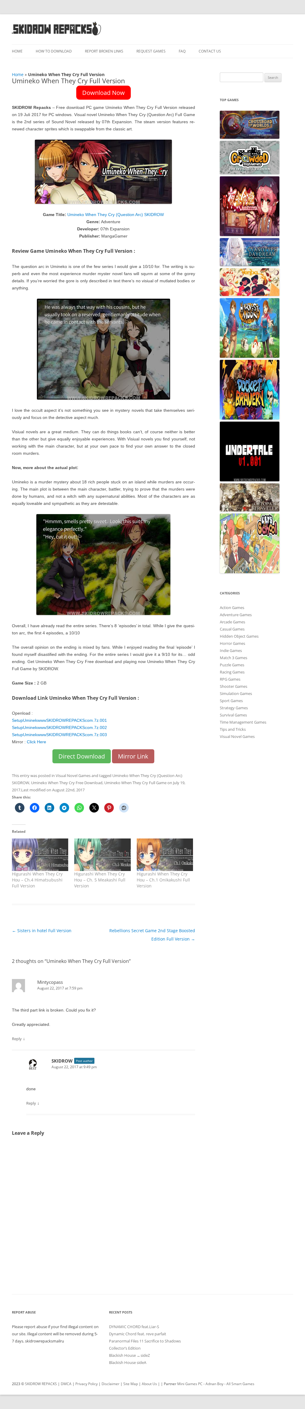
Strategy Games (234, 707)
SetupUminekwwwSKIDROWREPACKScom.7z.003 (59, 734)
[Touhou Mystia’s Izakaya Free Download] (249, 234)
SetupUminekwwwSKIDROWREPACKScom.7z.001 (59, 720)
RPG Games (230, 679)
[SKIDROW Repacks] (56, 35)
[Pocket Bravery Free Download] (249, 418)
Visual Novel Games (73, 775)
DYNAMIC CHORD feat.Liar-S (134, 1326)
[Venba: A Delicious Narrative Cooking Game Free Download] (249, 294)
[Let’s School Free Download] (249, 571)
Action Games (232, 607)
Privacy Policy (86, 1383)
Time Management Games (243, 722)
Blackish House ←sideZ (129, 1355)
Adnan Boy (214, 1383)
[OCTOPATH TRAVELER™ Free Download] (249, 510)
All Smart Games (240, 1383)
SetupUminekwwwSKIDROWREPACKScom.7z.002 (59, 727)
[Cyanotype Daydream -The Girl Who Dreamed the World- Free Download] (249, 264)
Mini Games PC (190, 1383)
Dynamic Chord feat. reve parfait (137, 1333)
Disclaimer (110, 1383)
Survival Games (233, 715)
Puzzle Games (232, 664)
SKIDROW (62, 1061)
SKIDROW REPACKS (41, 1383)
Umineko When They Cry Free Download (66, 782)
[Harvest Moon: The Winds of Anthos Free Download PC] (249, 356)
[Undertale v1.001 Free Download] (249, 479)
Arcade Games (232, 622)
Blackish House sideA (127, 1362)
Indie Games (231, 650)
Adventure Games (236, 614)
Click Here (36, 741)
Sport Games (231, 700)
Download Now (103, 93)
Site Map (130, 1383)
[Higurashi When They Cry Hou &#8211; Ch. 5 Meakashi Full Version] (102, 854)
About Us (149, 1383)
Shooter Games (233, 686)
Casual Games (232, 629)
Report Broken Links (104, 51)
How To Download (54, 51)
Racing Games (232, 672)
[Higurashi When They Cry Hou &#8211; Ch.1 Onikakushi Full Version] (165, 854)
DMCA (66, 1383)
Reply (17, 1038)
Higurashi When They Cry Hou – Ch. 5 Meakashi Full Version (99, 880)
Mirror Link (133, 756)
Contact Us (210, 51)
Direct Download (81, 756)
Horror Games (232, 643)
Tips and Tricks (233, 729)
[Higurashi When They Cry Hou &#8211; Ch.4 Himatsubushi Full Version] (40, 854)
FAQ (182, 51)
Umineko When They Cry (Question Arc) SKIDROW (115, 214)
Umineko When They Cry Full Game (135, 782)
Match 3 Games (233, 657)
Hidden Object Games (239, 636)
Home (17, 51)
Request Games (151, 51)
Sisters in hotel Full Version (41, 930)
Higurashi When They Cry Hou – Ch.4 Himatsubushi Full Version (37, 880)
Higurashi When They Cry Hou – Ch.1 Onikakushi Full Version (163, 880)
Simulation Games (236, 693)
